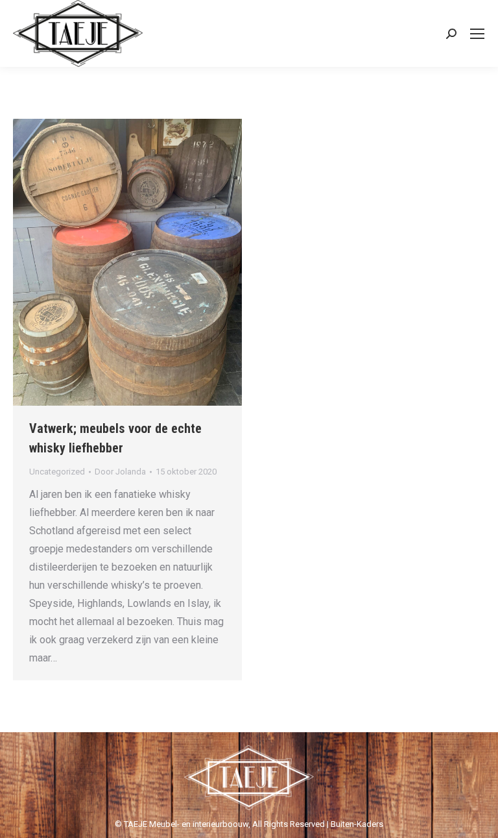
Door (120, 471)
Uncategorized (57, 471)
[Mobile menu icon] (477, 34)
